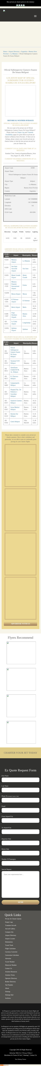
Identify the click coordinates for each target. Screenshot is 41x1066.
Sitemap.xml (9, 995)
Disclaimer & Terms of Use (13, 1055)
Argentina (24, 51)
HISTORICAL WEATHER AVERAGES (20, 120)
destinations (9, 942)
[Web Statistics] (4, 1065)
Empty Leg (21, 132)
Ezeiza (25, 285)
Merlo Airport (15, 307)
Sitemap (25, 1055)
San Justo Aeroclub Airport (14, 269)
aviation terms (10, 975)
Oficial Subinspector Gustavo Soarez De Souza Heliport (15, 352)
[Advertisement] (20, 465)
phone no (10, 796)
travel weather (10, 962)
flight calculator (10, 948)
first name (5, 776)
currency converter (11, 952)
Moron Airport (15, 294)
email (3, 806)
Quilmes (25, 329)
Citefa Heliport (15, 421)
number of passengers (9, 859)
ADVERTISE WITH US (20, 624)
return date (5, 849)
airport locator (10, 938)
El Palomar (26, 300)
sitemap (7, 991)
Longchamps (27, 323)
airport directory (10, 935)
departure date (6, 839)
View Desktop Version (20, 1059)
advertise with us (15, 1053)
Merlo (24, 307)
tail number (9, 985)
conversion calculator (12, 955)
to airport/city (6, 828)
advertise (8, 958)
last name (5, 786)
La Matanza (14, 54)
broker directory (10, 981)
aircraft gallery (10, 929)
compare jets (9, 932)
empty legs (9, 922)
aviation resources (11, 972)
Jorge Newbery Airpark (14, 315)
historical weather (11, 965)
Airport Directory (14, 51)
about (7, 988)
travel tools (9, 945)
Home (5, 51)
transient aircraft (10, 925)
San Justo (25, 268)
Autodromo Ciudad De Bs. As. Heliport (14, 370)
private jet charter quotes (13, 919)
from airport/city (7, 816)
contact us (33, 1055)
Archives (8, 998)
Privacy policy (26, 1053)
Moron (25, 294)
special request (6, 869)
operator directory (11, 978)
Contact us (8, 968)
